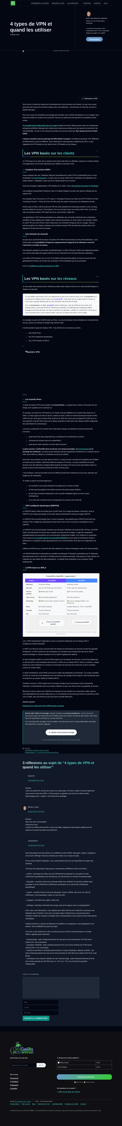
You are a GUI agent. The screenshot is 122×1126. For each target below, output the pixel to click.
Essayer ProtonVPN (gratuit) (53, 623)
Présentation (94, 39)
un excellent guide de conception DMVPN (50, 538)
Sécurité (27, 748)
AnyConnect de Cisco (80, 186)
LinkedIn (13, 1088)
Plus (106, 3)
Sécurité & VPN (58, 3)
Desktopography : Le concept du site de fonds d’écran (42, 752)
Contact (97, 3)
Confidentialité (57, 1104)
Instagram (14, 1085)
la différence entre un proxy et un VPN (44, 266)
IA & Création (72, 3)
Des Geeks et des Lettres (23, 1101)
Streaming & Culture (40, 3)
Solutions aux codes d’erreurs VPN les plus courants (43, 706)
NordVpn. (95, 186)
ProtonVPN (58, 299)
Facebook (14, 1078)
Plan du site (25, 1104)
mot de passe (83, 449)
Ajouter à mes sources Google (62, 732)
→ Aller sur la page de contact (68, 1092)
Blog (33, 1104)
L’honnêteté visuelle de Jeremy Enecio (37, 750)
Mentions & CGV (44, 1104)
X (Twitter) (14, 1082)
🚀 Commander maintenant (84, 1077)
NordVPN (50, 305)
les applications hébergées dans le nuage (40, 125)
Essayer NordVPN (83, 622)
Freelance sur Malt (71, 1104)
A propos (87, 3)
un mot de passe (39, 178)
